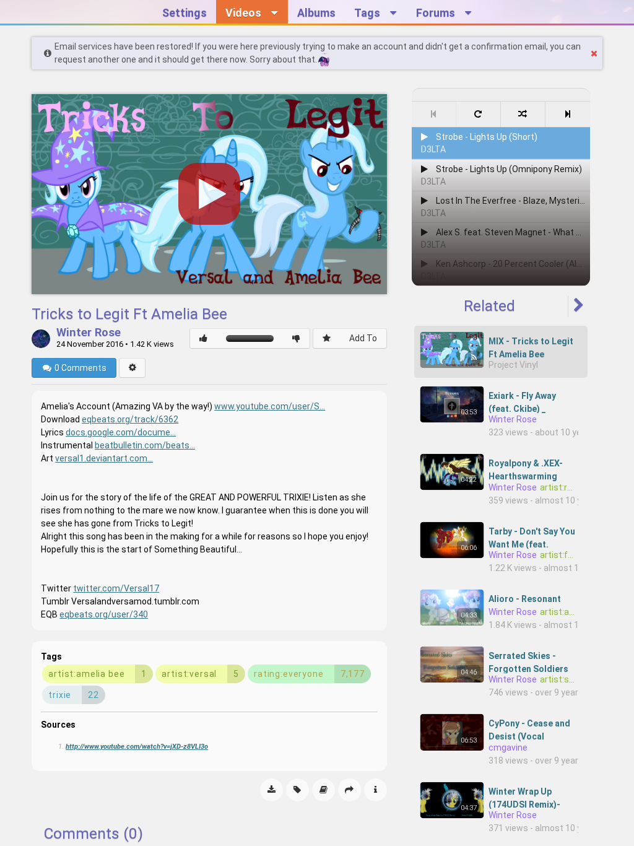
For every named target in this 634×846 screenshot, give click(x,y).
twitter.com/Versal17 (116, 588)
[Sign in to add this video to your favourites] (326, 338)
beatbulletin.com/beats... (145, 445)
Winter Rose (88, 333)
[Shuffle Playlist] (523, 114)
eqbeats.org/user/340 (103, 614)
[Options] (132, 368)
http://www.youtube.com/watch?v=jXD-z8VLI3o (137, 747)
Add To (363, 338)
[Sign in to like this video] (203, 338)
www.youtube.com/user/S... (269, 406)
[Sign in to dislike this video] (296, 338)
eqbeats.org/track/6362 (130, 419)
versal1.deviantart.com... (104, 458)
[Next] (567, 114)
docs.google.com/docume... (121, 432)
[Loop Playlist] (478, 114)
